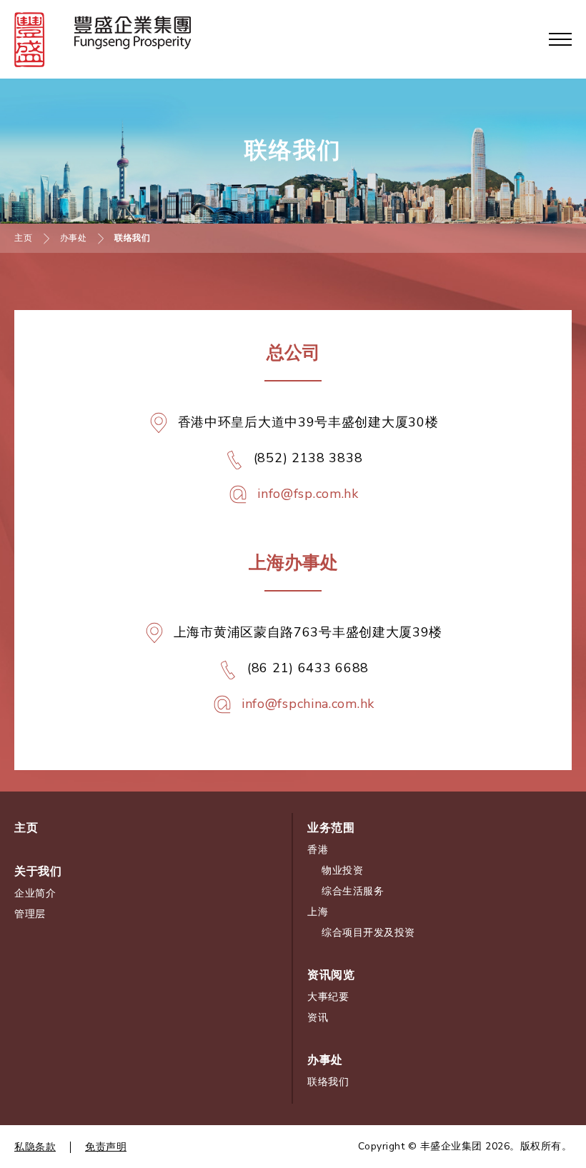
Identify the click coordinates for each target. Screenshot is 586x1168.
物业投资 (342, 870)
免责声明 (105, 1147)
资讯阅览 (330, 975)
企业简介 (35, 893)
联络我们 (328, 1082)
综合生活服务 (353, 891)
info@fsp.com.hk (308, 493)
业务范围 (330, 828)
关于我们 (37, 871)
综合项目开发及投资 (368, 932)
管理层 (30, 914)
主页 (23, 238)
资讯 (317, 1017)
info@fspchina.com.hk (308, 703)
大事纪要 (328, 997)
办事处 (73, 238)
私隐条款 (35, 1147)
